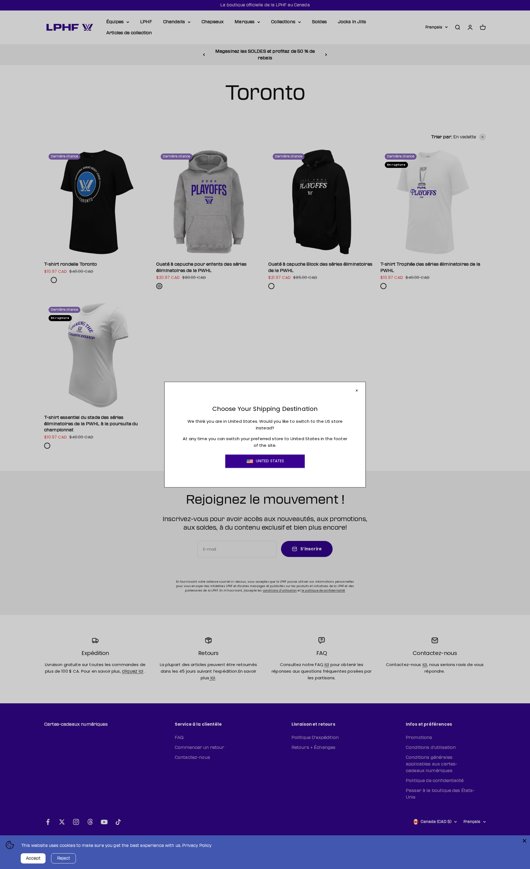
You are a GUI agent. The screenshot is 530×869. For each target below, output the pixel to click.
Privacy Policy (196, 845)
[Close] (524, 841)
